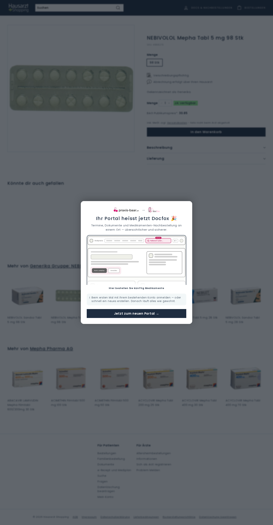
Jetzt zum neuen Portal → (136, 313)
